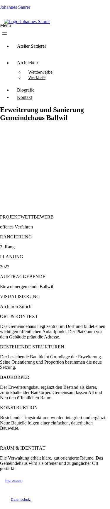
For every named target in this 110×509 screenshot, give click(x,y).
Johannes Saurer (15, 7)
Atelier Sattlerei (31, 46)
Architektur (27, 62)
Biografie (25, 89)
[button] (27, 31)
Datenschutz (21, 500)
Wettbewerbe (40, 72)
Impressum (13, 481)
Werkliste (36, 77)
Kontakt (24, 97)
